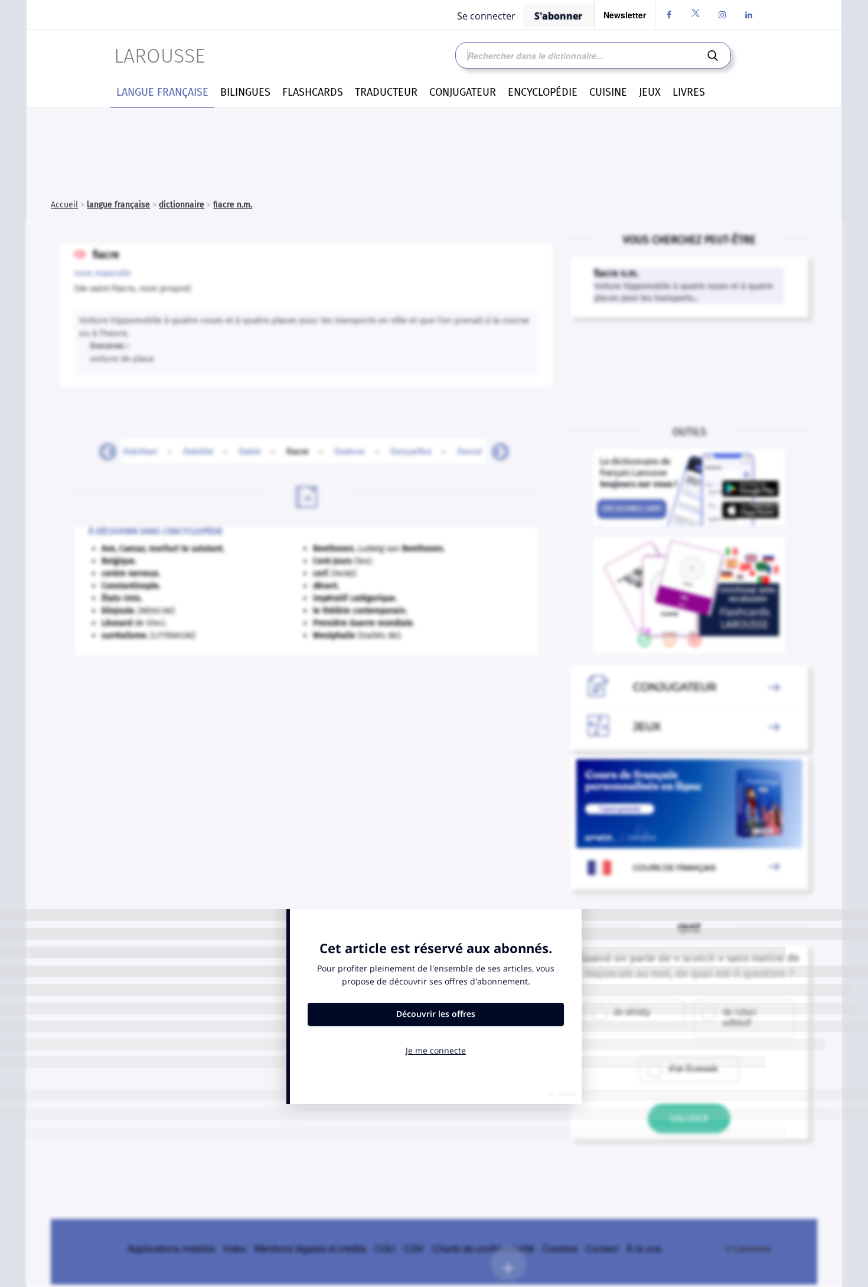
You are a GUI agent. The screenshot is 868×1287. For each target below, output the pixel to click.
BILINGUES (245, 92)
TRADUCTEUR (386, 92)
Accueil (64, 205)
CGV (414, 1248)
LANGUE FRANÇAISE (162, 92)
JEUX (650, 92)
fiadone (349, 451)
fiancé (469, 451)
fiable (250, 451)
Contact (602, 1248)
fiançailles (411, 451)
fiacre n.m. (232, 205)
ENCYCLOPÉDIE (542, 92)
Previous (103, 448)
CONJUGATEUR (462, 92)
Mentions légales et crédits (310, 1248)
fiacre (304, 451)
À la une (643, 1248)
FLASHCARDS (312, 92)
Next (496, 448)
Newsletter (624, 15)
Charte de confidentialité (483, 1248)
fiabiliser (140, 451)
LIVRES (689, 92)
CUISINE (608, 92)
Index (234, 1248)
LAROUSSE (159, 56)
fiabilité (198, 451)
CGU (385, 1248)
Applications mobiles (171, 1248)
